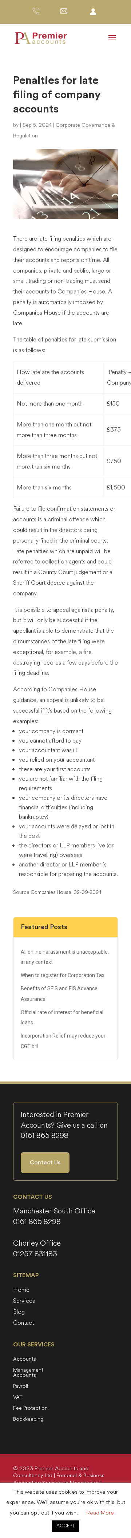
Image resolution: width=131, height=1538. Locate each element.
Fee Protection (30, 1409)
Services (24, 1301)
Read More (100, 1513)
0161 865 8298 (44, 1135)
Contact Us (45, 1162)
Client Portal (93, 11)
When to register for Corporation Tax (62, 975)
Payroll (20, 1387)
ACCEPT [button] (65, 1526)
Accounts (24, 1360)
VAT (18, 1398)
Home (21, 1290)
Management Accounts (28, 1373)
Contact (23, 1323)
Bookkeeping (28, 1420)
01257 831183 (35, 1254)
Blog (19, 1312)
